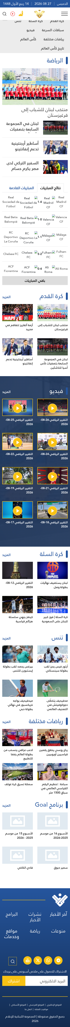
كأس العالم (28, 39)
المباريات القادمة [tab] (21, 187)
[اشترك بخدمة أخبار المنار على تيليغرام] (58, 960)
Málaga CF (61, 237)
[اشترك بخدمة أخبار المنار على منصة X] (38, 960)
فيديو (31, 30)
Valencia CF (61, 219)
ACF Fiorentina (11, 269)
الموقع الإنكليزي (54, 1005)
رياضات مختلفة (54, 39)
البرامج (12, 914)
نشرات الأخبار (35, 917)
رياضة (35, 931)
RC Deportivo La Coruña (11, 237)
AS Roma (61, 268)
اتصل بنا (28, 1009)
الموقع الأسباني (18, 1005)
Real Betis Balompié (11, 219)
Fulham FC (61, 254)
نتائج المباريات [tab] (50, 187)
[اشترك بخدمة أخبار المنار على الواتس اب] (48, 960)
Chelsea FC (10, 254)
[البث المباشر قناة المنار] (27, 960)
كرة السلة (36, 21)
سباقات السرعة (53, 30)
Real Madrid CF (61, 202)
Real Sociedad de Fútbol (10, 202)
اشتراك (14, 981)
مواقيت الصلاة (41, 1009)
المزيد (6, 296)
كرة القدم (57, 21)
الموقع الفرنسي (36, 1005)
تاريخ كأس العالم (52, 48)
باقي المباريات (35, 281)
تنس (18, 21)
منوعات (58, 931)
